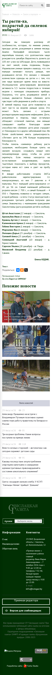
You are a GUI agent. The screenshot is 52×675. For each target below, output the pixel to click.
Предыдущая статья (11, 276)
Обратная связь (10, 548)
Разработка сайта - (15, 666)
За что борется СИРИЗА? (14, 279)
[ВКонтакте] (18, 270)
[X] (26, 270)
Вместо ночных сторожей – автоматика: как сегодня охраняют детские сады (25, 317)
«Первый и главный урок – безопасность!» (18, 386)
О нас (5, 539)
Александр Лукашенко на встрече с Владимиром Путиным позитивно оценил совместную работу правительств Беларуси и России (24, 419)
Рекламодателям (10, 543)
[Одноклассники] (22, 270)
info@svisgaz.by (34, 588)
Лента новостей (26, 403)
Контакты (33, 532)
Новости (16, 14)
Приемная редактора (26, 600)
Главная (5, 14)
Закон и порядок (30, 14)
